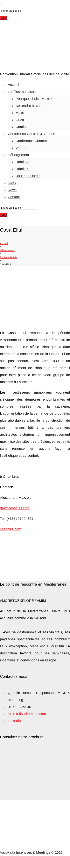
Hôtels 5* (23, 169)
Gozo (20, 120)
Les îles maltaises (22, 92)
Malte (20, 113)
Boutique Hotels (28, 176)
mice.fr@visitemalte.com (27, 714)
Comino (22, 127)
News (12, 190)
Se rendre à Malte (29, 106)
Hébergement (18, 155)
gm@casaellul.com (15, 508)
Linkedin (14, 721)
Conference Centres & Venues (31, 134)
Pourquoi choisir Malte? (34, 99)
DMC (12, 183)
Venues (21, 148)
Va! (3, 17)
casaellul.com (10, 529)
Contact (14, 197)
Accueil (13, 85)
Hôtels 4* (23, 162)
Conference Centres (31, 141)
